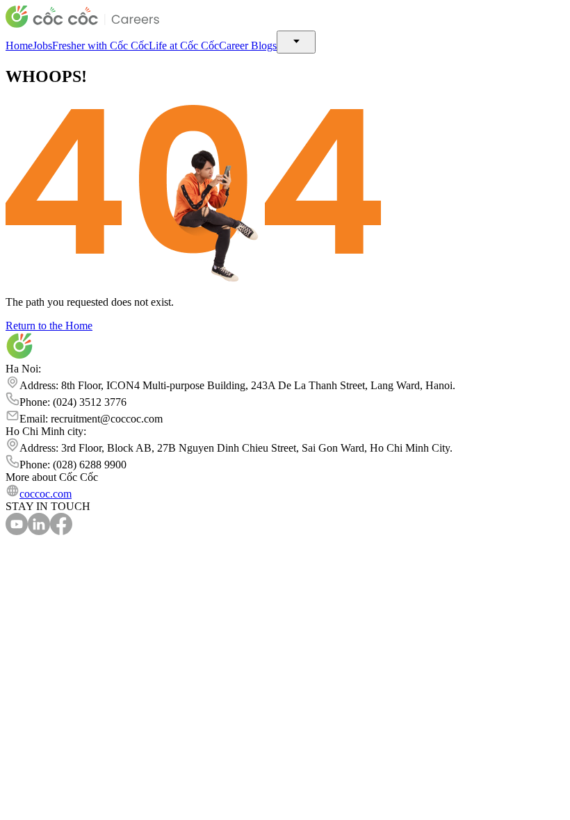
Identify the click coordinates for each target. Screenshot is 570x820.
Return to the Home (49, 325)
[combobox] (296, 42)
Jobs (42, 45)
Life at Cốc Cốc (184, 45)
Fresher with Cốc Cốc (100, 45)
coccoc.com (45, 494)
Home (19, 45)
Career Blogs (248, 45)
